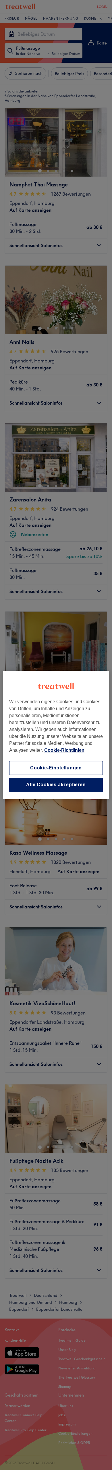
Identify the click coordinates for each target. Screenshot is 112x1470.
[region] (56, 735)
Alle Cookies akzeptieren (56, 784)
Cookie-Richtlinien (64, 750)
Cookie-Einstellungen (56, 767)
